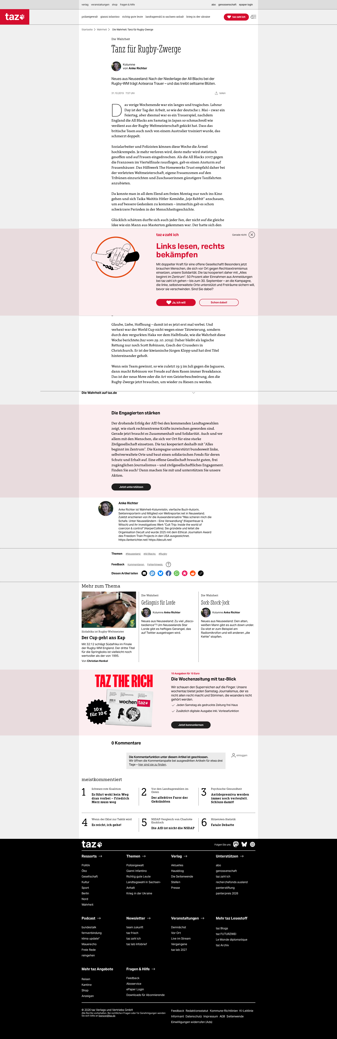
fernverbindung (92, 933)
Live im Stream (181, 938)
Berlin (85, 893)
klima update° (91, 938)
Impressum (211, 1016)
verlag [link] (85, 4)
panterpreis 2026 (227, 893)
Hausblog (177, 871)
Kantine (87, 985)
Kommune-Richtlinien (224, 1011)
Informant (178, 1016)
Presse (175, 888)
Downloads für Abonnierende (145, 995)
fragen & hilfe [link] (127, 4)
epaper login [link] (246, 4)
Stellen (175, 882)
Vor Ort (176, 933)
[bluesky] (244, 846)
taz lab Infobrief (136, 944)
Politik (86, 865)
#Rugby (163, 553)
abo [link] (214, 4)
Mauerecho (89, 944)
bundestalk (89, 927)
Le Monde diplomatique (231, 939)
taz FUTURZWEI (226, 934)
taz (92, 844)
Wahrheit (102, 29)
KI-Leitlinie (246, 1011)
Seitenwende (235, 1016)
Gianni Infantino (136, 871)
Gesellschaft (90, 876)
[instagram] (252, 846)
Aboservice (133, 984)
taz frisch (132, 933)
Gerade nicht (239, 234)
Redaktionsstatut (197, 1011)
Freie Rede (89, 950)
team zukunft (134, 927)
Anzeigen (88, 996)
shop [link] (114, 4)
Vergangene (179, 944)
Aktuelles (177, 865)
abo (218, 865)
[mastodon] (236, 846)
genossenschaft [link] (227, 4)
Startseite (87, 29)
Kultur (86, 882)
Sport (85, 888)
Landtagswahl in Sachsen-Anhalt (143, 885)
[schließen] (251, 234)
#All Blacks (150, 553)
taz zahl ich (223, 876)
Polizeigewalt (135, 865)
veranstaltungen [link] (100, 4)
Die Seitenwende (182, 876)
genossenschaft (226, 871)
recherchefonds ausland (232, 882)
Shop (85, 990)
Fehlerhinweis (155, 564)
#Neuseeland (133, 553)
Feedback (132, 978)
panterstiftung (225, 888)
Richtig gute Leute (138, 876)
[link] (91, 17)
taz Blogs (222, 928)
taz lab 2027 (179, 950)
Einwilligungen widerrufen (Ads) (191, 1022)
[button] (253, 17)
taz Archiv (222, 945)
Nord (85, 899)
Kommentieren (136, 564)
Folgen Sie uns (222, 844)
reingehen (88, 955)
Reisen (86, 979)
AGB (223, 1016)
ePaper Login (135, 989)
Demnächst (178, 927)
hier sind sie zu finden (152, 764)
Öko (84, 871)
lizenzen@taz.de (107, 1015)
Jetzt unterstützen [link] (131, 487)
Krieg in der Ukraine (139, 893)
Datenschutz (194, 1016)
